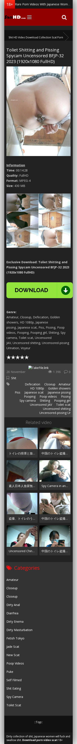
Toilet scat (63, 405)
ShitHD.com (15, 17)
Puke (9, 672)
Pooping (29, 396)
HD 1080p (36, 388)
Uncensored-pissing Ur (54, 413)
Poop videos (48, 396)
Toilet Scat (13, 705)
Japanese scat (34, 392)
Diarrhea (12, 613)
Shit (13, 378)
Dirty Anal (13, 605)
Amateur (65, 384)
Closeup (49, 384)
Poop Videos (15, 663)
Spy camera (27, 400)
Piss (17, 392)
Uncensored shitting (56, 409)
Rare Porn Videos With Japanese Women (43, 4)
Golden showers (59, 388)
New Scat (13, 655)
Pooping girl (62, 400)
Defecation (32, 384)
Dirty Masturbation (19, 630)
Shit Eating (13, 688)
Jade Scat (12, 647)
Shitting (44, 400)
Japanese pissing (59, 392)
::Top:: (38, 722)
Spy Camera (14, 697)
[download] (39, 290)
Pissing (65, 396)
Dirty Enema (15, 621)
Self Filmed (14, 680)
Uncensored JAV (40, 405)
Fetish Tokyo (15, 638)
